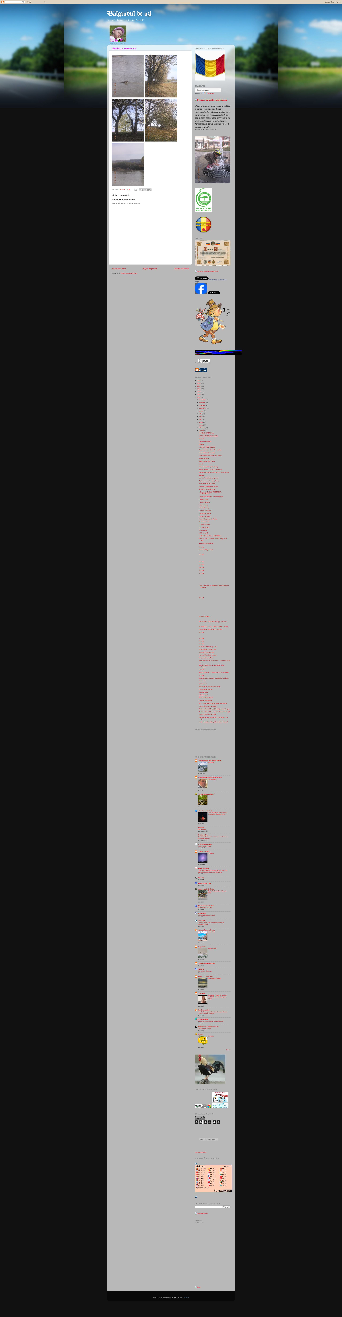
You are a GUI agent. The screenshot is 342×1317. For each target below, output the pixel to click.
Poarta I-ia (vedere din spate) (208, 706)
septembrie (202, 408)
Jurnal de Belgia (203, 1019)
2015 (199, 383)
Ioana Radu (201, 920)
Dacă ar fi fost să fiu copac (205, 971)
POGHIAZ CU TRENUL (206, 433)
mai (200, 419)
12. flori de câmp (204, 527)
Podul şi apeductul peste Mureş (208, 467)
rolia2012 (201, 969)
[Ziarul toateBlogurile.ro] (198, 1287)
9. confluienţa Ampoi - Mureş (208, 519)
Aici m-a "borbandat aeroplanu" (208, 478)
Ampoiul (201, 438)
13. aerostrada (203, 530)
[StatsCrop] (209, 1108)
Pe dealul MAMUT (204, 616)
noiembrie (202, 402)
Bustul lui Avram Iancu (206, 697)
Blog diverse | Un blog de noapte (208, 1026)
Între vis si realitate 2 (205, 811)
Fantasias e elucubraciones (206, 963)
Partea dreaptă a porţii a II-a (207, 649)
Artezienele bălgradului (206, 543)
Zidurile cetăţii (203, 695)
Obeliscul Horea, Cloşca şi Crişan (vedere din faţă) (214, 712)
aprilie (201, 422)
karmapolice (202, 913)
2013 (199, 389)
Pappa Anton (202, 946)
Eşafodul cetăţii (203, 692)
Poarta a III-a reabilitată (206, 658)
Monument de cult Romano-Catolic (209, 686)
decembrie (202, 400)
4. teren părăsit (203, 505)
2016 (199, 380)
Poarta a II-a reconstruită (206, 652)
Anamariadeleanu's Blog (206, 905)
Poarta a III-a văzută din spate (208, 655)
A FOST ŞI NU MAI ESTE (207, 489)
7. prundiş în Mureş (205, 513)
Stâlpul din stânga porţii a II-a (208, 646)
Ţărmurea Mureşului (205, 441)
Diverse (200, 1034)
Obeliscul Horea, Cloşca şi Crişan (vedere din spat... (214, 709)
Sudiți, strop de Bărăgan (204, 846)
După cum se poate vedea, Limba (209, 481)
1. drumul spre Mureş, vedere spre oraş (211, 496)
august (201, 411)
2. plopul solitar (203, 499)
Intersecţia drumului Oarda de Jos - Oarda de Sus (214, 472)
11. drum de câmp (204, 524)
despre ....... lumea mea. (205, 976)
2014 (199, 386)
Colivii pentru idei (203, 1010)
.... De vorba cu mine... (205, 844)
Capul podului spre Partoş (207, 461)
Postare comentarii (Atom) (129, 273)
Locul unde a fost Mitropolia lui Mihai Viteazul (213, 722)
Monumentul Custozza (206, 689)
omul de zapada (212, 948)
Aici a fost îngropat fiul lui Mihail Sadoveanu (213, 703)
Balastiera (202, 475)
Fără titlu (201, 547)
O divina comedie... (204, 851)
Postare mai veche (181, 269)
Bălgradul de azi (129, 14)
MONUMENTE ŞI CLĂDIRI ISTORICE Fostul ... (214, 626)
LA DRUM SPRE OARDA (207, 447)
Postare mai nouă (119, 269)
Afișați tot (228, 1049)
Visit (200, 1152)
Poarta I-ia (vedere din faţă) (207, 714)
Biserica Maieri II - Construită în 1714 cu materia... (214, 672)
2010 (199, 397)
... (208, 796)
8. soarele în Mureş (204, 516)
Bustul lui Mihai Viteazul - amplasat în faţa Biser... (214, 678)
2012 (199, 391)
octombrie (202, 405)
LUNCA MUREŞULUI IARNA (208, 436)
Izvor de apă (202, 681)
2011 (199, 394)
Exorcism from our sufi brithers (206, 915)
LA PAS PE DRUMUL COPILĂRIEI (210, 536)
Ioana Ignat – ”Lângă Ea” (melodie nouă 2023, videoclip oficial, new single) (217, 997)
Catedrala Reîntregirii (205, 700)
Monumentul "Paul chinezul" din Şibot (210, 629)
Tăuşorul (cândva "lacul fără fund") (210, 450)
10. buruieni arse (204, 522)
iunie (201, 416)
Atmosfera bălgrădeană (206, 550)
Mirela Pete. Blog (203, 868)
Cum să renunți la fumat (204, 1028)
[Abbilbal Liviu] (201, 293)
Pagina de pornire (150, 269)
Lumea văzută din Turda (206, 889)
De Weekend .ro (203, 835)
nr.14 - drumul (203, 533)
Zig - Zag (201, 877)
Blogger (186, 1297)
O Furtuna (211, 853)
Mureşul (201, 444)
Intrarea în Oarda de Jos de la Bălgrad (210, 469)
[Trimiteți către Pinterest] (150, 189)
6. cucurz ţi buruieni (205, 510)
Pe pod (201, 464)
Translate (211, 93)
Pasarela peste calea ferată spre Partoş (210, 455)
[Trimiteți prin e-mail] (140, 189)
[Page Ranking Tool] (201, 1108)
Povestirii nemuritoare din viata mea (210, 777)
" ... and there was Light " (206, 794)
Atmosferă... (211, 762)
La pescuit (211, 1036)
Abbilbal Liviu (213, 279)
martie (201, 425)
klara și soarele (202, 829)
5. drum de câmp (204, 508)
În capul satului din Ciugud (207, 483)
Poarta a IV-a (203, 683)
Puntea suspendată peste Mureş (208, 486)
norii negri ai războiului (214, 978)
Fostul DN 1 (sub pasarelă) (207, 453)
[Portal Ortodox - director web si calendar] (204, 363)
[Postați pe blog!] (142, 189)
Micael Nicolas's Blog (204, 883)
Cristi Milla (201, 993)
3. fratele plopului (204, 502)
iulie (200, 414)
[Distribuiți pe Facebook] (147, 189)
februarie (202, 428)
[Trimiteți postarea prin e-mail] (135, 189)
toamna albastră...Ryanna (206, 930)
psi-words (201, 827)
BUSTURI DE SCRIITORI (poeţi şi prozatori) (213, 621)
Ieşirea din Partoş (204, 458)
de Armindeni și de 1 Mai (205, 907)
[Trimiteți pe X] (145, 189)
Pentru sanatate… (212, 779)
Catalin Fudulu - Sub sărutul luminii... (210, 760)
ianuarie (201, 430)
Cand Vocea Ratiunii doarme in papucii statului (210, 1021)
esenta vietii (211, 932)
